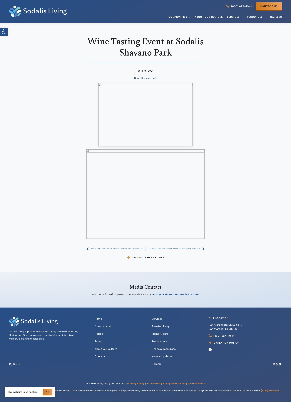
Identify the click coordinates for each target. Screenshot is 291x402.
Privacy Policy (136, 383)
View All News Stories (148, 257)
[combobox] (38, 364)
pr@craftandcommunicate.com (177, 294)
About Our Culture (209, 17)
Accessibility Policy (158, 383)
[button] (4, 32)
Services (233, 17)
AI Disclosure (197, 383)
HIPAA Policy (179, 383)
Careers (276, 17)
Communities (177, 17)
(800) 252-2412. (271, 390)
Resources (255, 17)
